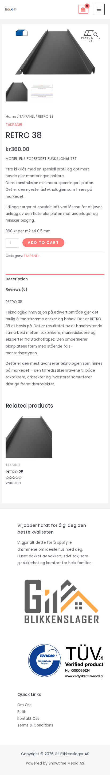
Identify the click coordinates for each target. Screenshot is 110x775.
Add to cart (43, 242)
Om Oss (24, 704)
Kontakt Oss (28, 718)
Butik (21, 711)
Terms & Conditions (35, 725)
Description (17, 279)
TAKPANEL (27, 116)
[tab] (55, 279)
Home (11, 116)
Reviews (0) (16, 289)
